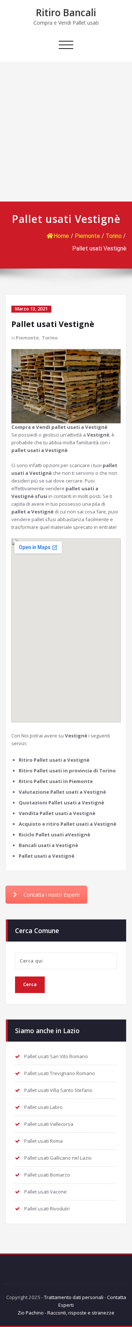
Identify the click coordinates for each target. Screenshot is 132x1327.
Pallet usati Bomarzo (47, 1174)
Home (61, 235)
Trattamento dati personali (73, 1297)
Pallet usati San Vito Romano (56, 1056)
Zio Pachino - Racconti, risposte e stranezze (66, 1312)
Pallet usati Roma (43, 1141)
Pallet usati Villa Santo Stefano (58, 1090)
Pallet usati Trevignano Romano (59, 1073)
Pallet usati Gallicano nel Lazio (58, 1158)
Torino (114, 235)
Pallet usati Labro (43, 1107)
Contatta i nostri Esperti (51, 894)
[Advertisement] (66, 131)
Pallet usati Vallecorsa (48, 1124)
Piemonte (87, 235)
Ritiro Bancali (66, 12)
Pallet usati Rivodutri (47, 1208)
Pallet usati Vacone (45, 1191)
